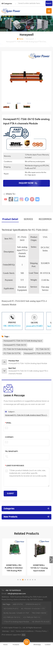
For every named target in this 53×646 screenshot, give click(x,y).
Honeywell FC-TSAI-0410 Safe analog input (23, 341)
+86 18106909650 (13, 590)
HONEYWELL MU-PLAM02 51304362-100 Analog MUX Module (14, 568)
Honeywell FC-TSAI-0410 (15, 345)
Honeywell (30, 39)
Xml (12, 631)
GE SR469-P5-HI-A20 (40, 622)
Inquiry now (26, 183)
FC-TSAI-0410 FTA (12, 353)
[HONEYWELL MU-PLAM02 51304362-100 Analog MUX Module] (14, 550)
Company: (9, 437)
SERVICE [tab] (28, 219)
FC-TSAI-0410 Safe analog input (18, 349)
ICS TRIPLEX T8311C (31, 617)
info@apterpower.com (17, 594)
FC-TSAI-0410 (42, 349)
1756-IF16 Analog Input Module (16, 622)
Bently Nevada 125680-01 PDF (16, 613)
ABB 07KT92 (18, 604)
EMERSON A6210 (33, 604)
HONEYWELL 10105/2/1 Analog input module (39, 568)
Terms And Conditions (24, 631)
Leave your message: (14, 466)
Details (12, 573)
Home (21, 39)
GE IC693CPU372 (11, 609)
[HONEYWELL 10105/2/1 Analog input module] (39, 550)
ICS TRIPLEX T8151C (12, 617)
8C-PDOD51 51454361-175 (33, 609)
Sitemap (5, 631)
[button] (51, 559)
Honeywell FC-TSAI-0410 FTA (37, 353)
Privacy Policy (41, 631)
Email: (8, 423)
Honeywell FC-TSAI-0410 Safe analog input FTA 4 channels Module (26, 415)
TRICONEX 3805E (39, 613)
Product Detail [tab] (10, 219)
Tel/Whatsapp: (11, 451)
